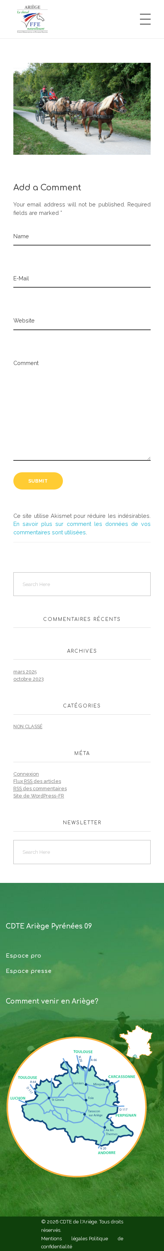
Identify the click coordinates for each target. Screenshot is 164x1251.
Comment (26, 363)
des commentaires (40, 788)
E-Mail (21, 278)
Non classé (27, 726)
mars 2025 (25, 672)
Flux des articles (37, 781)
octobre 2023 (28, 679)
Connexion (26, 774)
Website (24, 320)
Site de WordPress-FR (38, 796)
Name (21, 236)
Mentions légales (64, 1238)
